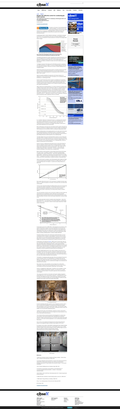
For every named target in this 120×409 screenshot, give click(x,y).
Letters (49, 241)
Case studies (68, 10)
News (39, 10)
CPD (54, 10)
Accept (70, 407)
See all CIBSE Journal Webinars (73, 75)
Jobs (63, 10)
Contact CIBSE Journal (41, 405)
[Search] (82, 3)
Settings (75, 407)
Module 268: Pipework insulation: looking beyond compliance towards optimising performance (75, 92)
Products (75, 10)
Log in (38, 13)
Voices (65, 400)
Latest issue (39, 402)
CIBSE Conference (78, 401)
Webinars (59, 10)
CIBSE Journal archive (41, 401)
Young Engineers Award (79, 402)
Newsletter (39, 403)
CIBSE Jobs (77, 404)
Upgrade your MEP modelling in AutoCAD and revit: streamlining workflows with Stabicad (75, 67)
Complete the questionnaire (42, 24)
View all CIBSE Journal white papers (74, 123)
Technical (50, 10)
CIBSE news (44, 10)
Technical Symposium (79, 403)
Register (42, 13)
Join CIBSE (77, 399)
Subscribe (38, 400)
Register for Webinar (72, 73)
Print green (39, 399)
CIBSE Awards (77, 400)
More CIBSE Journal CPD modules (74, 98)
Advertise (80, 10)
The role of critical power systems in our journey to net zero (75, 118)
